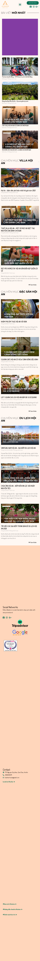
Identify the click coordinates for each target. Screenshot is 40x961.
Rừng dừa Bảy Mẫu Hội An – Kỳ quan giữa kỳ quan (15, 101)
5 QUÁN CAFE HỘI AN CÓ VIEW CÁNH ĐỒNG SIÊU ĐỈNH (19, 359)
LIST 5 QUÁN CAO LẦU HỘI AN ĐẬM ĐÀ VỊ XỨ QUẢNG (19, 397)
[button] (20, 4)
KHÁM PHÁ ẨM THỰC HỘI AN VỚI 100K (14, 321)
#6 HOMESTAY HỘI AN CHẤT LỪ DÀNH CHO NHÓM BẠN (16, 150)
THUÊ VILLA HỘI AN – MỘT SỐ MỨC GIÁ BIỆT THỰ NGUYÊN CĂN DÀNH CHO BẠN (18, 229)
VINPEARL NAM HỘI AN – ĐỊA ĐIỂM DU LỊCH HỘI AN (18, 448)
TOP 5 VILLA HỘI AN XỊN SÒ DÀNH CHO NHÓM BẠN (15, 125)
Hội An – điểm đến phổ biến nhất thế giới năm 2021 (18, 190)
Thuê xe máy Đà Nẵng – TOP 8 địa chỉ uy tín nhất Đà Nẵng (17, 77)
